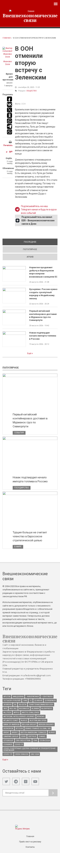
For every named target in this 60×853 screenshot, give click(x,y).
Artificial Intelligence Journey (19, 716)
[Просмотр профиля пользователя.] (7, 52)
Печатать (7, 145)
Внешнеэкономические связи (30, 18)
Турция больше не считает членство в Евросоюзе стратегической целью (30, 536)
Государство (21, 487)
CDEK (23, 736)
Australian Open (38, 720)
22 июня (38, 700)
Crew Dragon (21, 754)
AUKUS (24, 720)
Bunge (52, 732)
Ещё (29, 353)
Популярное (30, 249)
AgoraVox (24, 708)
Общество (31, 91)
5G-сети (22, 704)
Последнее (41, 242)
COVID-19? (8, 754)
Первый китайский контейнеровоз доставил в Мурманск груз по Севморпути (43, 315)
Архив (30, 257)
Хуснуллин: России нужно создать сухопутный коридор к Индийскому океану (43, 294)
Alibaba (35, 708)
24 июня (8, 704)
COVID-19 (19, 744)
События (19, 432)
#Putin (7, 696)
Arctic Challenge (30, 712)
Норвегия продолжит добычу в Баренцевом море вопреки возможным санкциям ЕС (43, 272)
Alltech (7, 712)
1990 (25, 700)
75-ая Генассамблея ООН (41, 704)
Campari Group (11, 736)
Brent (6, 732)
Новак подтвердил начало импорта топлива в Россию (42, 335)
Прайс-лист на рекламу (30, 842)
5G (15, 704)
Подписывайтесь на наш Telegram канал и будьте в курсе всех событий (39, 209)
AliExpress (46, 708)
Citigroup (8, 740)
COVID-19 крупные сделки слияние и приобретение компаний (30, 749)
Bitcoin (19, 728)
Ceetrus (32, 736)
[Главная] (30, 11)
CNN (35, 740)
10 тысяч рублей (12, 700)
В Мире (18, 546)
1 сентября (46, 696)
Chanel (42, 736)
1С (31, 700)
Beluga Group (29, 724)
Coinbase (8, 744)
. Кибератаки (32, 696)
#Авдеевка (18, 696)
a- (7, 152)
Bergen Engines (46, 724)
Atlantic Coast (11, 720)
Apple (17, 712)
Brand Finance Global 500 (37, 728)
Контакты (30, 847)
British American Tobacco (33, 732)
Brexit (15, 732)
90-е (5, 708)
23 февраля (50, 700)
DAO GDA (35, 754)
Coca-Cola (45, 740)
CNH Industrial (23, 740)
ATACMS (40, 716)
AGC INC (13, 708)
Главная (6, 38)
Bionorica (8, 728)
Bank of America (12, 724)
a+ (10, 151)
